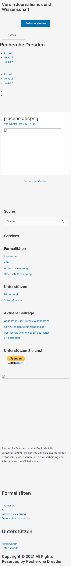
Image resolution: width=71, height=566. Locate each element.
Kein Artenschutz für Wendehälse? (25, 326)
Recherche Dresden (22, 45)
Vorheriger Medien (35, 181)
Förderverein (11, 294)
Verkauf (8, 57)
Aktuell (8, 53)
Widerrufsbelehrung (16, 268)
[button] (35, 70)
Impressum (10, 256)
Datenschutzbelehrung (18, 274)
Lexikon (8, 61)
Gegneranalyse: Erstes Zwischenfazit (26, 320)
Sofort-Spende (13, 300)
